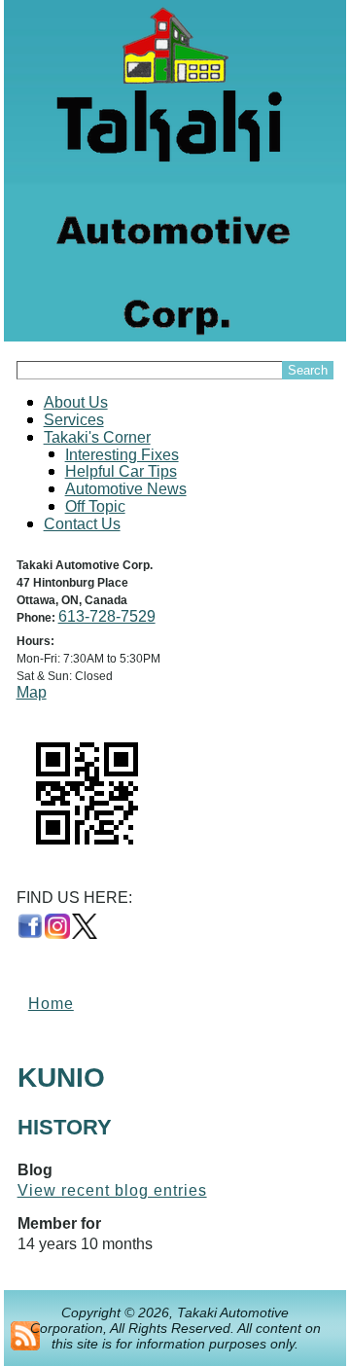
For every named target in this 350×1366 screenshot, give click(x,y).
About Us (76, 402)
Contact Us (82, 524)
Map (32, 692)
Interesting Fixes (122, 455)
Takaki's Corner (97, 437)
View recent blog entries (112, 1190)
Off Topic (95, 506)
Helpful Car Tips (121, 471)
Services (74, 420)
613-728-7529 (107, 616)
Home (51, 1003)
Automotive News (126, 489)
